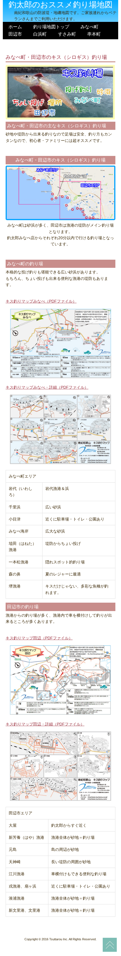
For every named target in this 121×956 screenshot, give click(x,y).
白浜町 (40, 33)
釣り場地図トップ (51, 26)
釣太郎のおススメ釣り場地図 (60, 4)
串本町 (94, 33)
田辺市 (15, 33)
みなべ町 (89, 26)
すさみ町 (67, 33)
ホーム (15, 26)
